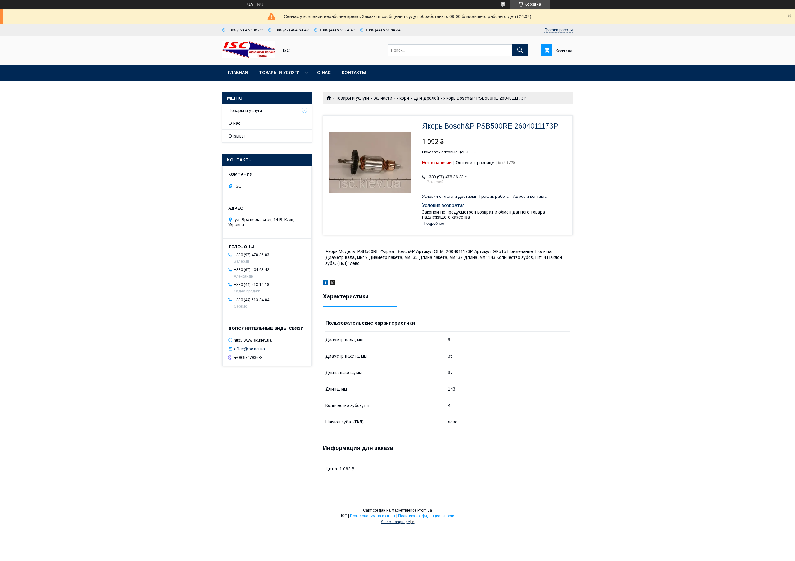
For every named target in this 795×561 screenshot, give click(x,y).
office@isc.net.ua (249, 348)
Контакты (354, 72)
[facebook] (325, 283)
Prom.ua (424, 510)
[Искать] (520, 50)
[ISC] (248, 56)
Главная (238, 72)
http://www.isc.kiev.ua (253, 339)
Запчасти (383, 98)
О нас (324, 72)
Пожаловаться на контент (372, 516)
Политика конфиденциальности (426, 516)
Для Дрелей (426, 98)
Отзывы (237, 135)
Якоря (403, 98)
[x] (332, 283)
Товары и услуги (279, 72)
